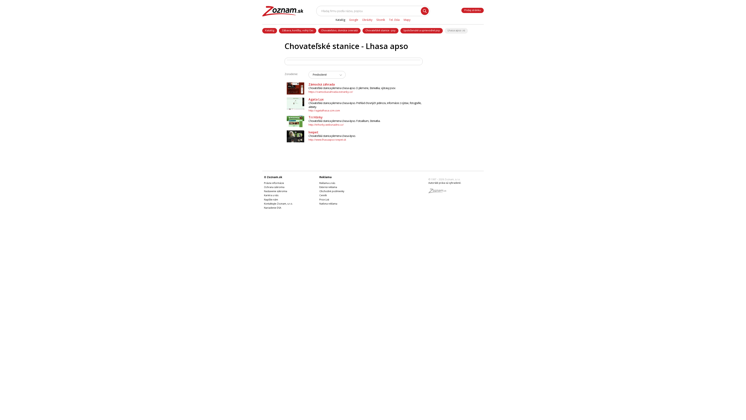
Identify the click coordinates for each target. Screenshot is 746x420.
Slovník (380, 20)
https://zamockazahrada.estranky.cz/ (331, 92)
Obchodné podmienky (331, 191)
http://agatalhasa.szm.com (324, 110)
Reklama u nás (327, 183)
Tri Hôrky (316, 117)
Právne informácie (274, 183)
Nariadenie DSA (272, 207)
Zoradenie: (291, 74)
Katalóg (269, 30)
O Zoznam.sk (273, 177)
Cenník (323, 195)
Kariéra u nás (271, 195)
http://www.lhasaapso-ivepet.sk (327, 139)
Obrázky (367, 20)
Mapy (407, 20)
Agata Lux (316, 99)
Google (353, 20)
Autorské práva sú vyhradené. (444, 183)
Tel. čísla (394, 20)
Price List (324, 199)
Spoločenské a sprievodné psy (421, 30)
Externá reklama (328, 187)
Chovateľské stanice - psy (380, 30)
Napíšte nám (271, 199)
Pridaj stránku (472, 10)
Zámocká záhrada (322, 84)
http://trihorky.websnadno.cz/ (326, 124)
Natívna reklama (328, 203)
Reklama (325, 177)
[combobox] (327, 75)
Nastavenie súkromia (275, 191)
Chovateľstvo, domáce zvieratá (339, 30)
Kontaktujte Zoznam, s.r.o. (278, 203)
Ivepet (313, 132)
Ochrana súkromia (274, 187)
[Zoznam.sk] (438, 192)
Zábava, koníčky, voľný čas (297, 30)
